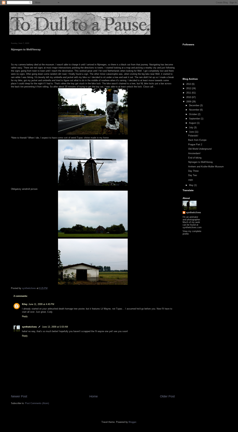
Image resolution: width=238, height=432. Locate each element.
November (194, 109)
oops (190, 179)
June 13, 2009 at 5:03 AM (55, 326)
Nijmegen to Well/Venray (200, 162)
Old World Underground (200, 149)
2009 (189, 101)
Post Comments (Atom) (37, 403)
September (195, 118)
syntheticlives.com (192, 227)
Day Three (193, 171)
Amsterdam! (194, 153)
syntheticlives (29, 326)
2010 (189, 97)
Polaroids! (193, 135)
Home (93, 396)
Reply (25, 316)
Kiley (24, 304)
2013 (189, 84)
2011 (189, 92)
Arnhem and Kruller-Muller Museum (206, 166)
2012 (189, 88)
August (193, 123)
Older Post (167, 396)
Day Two (192, 175)
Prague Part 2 (195, 144)
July (191, 127)
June (192, 132)
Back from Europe (197, 140)
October (193, 114)
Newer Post (19, 396)
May (191, 185)
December (194, 105)
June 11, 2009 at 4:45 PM (41, 304)
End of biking (194, 157)
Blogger (132, 422)
